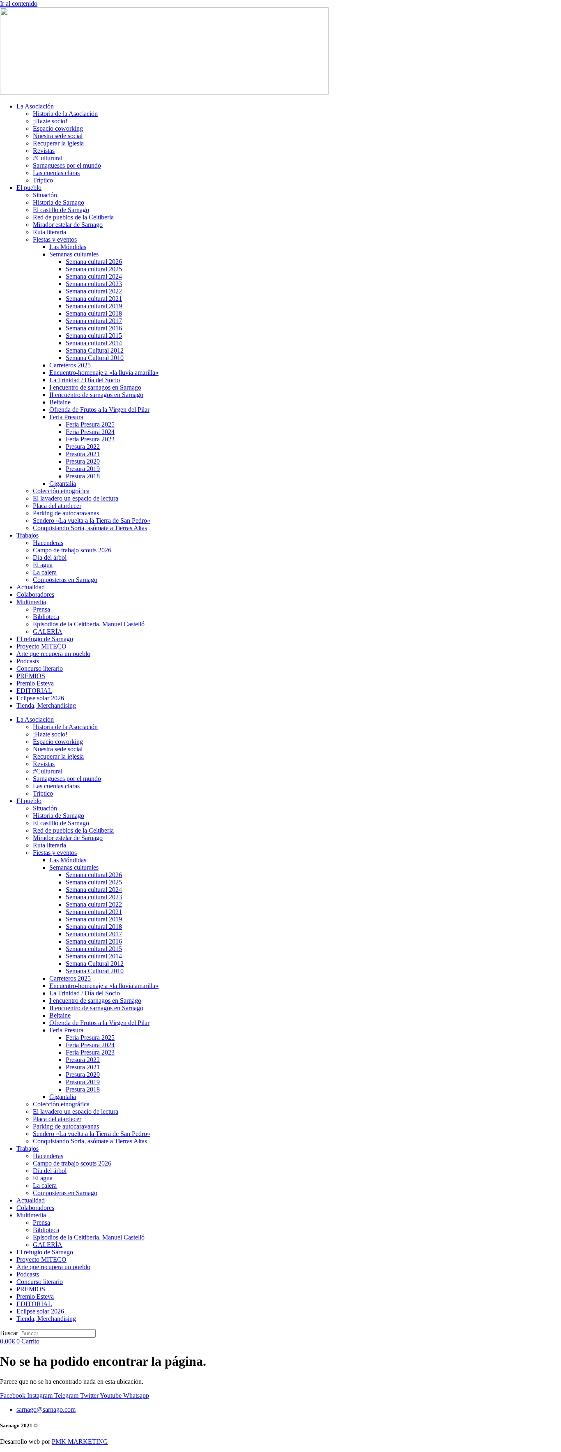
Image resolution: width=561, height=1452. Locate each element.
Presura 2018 (83, 476)
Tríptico (43, 180)
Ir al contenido (18, 3)
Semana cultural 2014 (94, 342)
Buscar (9, 1333)
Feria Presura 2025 (90, 424)
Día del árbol (50, 557)
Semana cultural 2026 (94, 261)
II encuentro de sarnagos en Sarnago (96, 394)
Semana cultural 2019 (94, 305)
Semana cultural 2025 (94, 268)
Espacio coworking (58, 128)
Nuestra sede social (58, 135)
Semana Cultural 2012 (95, 350)
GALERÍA (47, 631)
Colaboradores (35, 594)
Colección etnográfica (61, 490)
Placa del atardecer (57, 505)
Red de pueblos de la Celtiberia (73, 217)
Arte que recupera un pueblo (53, 653)
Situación (45, 195)
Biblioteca (46, 616)
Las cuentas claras (56, 172)
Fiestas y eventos (55, 239)
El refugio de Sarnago (44, 638)
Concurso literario (39, 668)
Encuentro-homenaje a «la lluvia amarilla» (104, 372)
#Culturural (47, 158)
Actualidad (30, 587)
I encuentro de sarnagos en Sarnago (95, 387)
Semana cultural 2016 (94, 328)
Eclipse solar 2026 (40, 698)
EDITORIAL (34, 690)
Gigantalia (62, 483)
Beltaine (60, 402)
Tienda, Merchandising (46, 705)
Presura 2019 (83, 468)
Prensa (41, 609)
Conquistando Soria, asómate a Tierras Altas (90, 527)
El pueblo (28, 187)
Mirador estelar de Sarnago (68, 224)
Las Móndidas (67, 246)
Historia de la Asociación (65, 113)
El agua (43, 564)
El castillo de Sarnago (61, 209)
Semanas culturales (74, 254)
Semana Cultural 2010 (95, 357)
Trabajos (27, 535)
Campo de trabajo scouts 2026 (72, 550)
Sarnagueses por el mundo (67, 165)
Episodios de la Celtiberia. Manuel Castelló (89, 624)
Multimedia (31, 601)
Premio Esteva (35, 683)
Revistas (44, 150)
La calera (45, 572)
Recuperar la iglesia (58, 143)
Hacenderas (48, 542)
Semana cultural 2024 (94, 276)
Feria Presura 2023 (90, 439)
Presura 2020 (83, 461)
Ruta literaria (49, 232)
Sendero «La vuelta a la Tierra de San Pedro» (91, 520)
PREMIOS (30, 675)
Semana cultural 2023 (94, 283)
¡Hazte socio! (50, 121)
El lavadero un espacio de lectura (75, 498)
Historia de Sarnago (58, 202)
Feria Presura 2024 (90, 431)
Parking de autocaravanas (66, 513)
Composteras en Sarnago (65, 579)
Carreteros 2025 (70, 365)
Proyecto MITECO (41, 646)
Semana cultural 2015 (94, 335)
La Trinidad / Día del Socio (84, 379)
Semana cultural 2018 (94, 313)
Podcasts (27, 661)
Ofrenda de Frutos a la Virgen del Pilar (99, 409)
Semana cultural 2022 (94, 291)
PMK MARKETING (80, 1441)
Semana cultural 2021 (94, 298)
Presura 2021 (83, 453)
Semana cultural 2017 (94, 320)
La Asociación (35, 106)
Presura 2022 (83, 446)
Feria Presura (66, 416)
